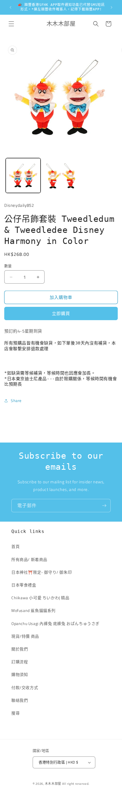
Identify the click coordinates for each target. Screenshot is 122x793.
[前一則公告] (10, 7)
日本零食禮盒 (23, 585)
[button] (11, 24)
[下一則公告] (111, 7)
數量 (8, 266)
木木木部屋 (53, 783)
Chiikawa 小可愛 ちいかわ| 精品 (42, 598)
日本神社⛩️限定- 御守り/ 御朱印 (41, 572)
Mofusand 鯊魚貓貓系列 (33, 610)
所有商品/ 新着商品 (29, 559)
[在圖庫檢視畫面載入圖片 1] (23, 175)
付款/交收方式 (24, 687)
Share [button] (16, 400)
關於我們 (19, 649)
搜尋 (15, 713)
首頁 (15, 546)
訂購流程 (19, 662)
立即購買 (61, 313)
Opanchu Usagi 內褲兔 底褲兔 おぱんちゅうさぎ (55, 623)
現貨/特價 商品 (25, 636)
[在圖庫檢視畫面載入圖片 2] (60, 175)
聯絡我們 (19, 700)
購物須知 (19, 674)
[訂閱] (104, 505)
